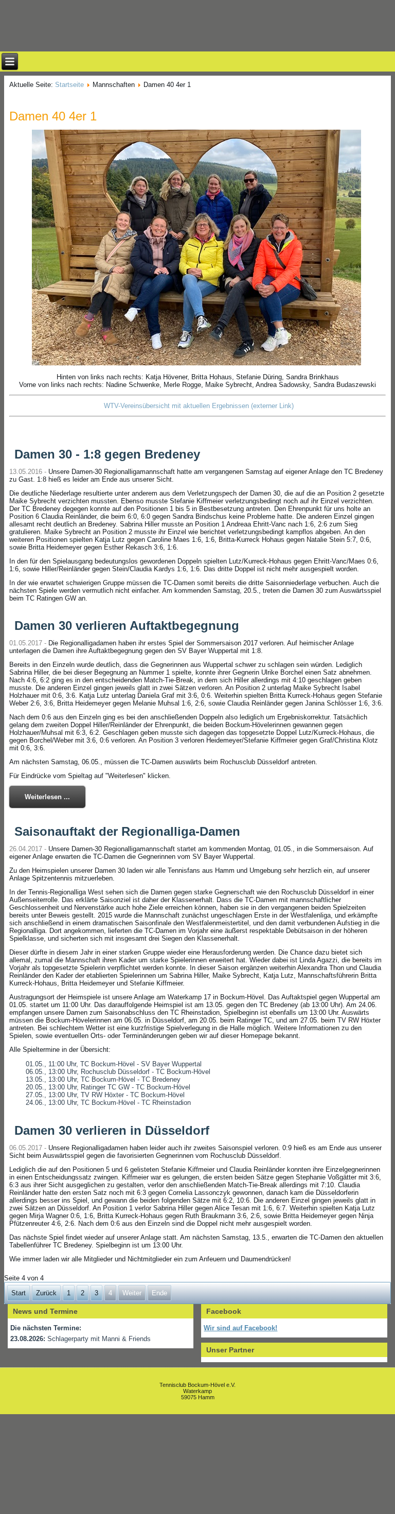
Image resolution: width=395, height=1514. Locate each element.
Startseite (69, 85)
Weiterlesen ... (47, 797)
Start (18, 1293)
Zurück (46, 1293)
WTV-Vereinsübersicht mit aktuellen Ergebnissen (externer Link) (199, 406)
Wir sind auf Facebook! (240, 1328)
